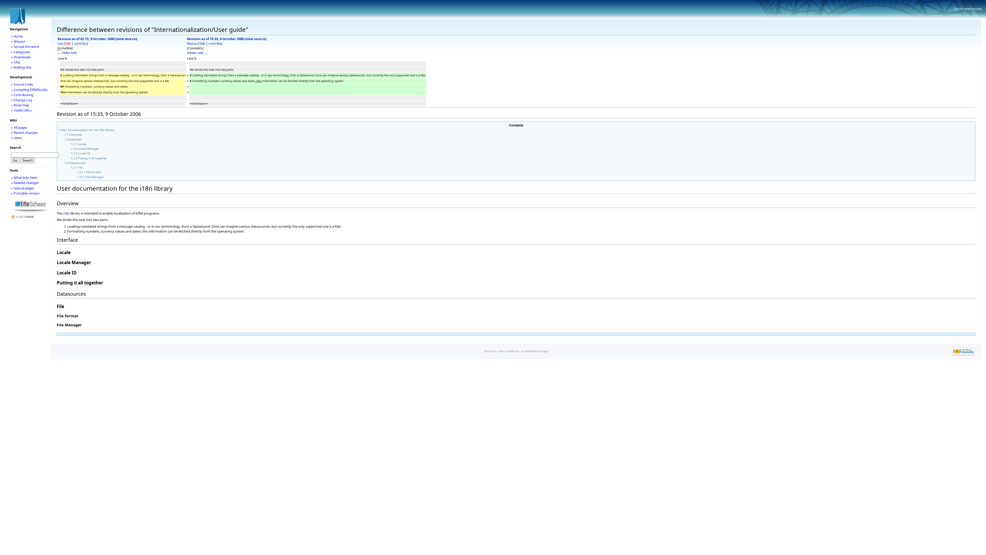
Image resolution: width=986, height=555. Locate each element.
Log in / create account (968, 9)
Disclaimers (490, 351)
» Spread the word (25, 46)
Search (15, 147)
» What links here (24, 177)
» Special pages (22, 188)
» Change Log (21, 100)
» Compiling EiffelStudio (29, 89)
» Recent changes (24, 132)
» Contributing (22, 94)
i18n (66, 213)
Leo (60, 43)
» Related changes (25, 182)
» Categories (20, 52)
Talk (68, 43)
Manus (192, 43)
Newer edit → (197, 52)
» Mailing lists (21, 67)
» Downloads (21, 57)
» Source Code (22, 84)
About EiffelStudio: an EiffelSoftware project (524, 351)
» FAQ (15, 62)
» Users (16, 137)
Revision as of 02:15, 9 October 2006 (86, 38)
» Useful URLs (21, 110)
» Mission (18, 41)
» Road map (20, 105)
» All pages (19, 127)
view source (126, 38)
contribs (80, 43)
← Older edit (67, 52)
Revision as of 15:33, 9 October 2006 (215, 38)
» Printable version (25, 193)
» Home (17, 36)
